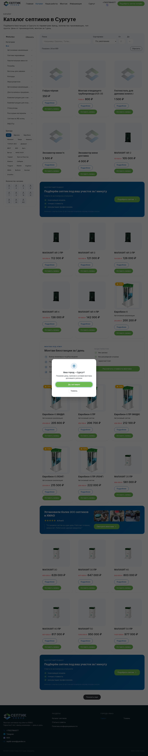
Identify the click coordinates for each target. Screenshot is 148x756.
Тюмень (74, 391)
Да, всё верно (74, 384)
